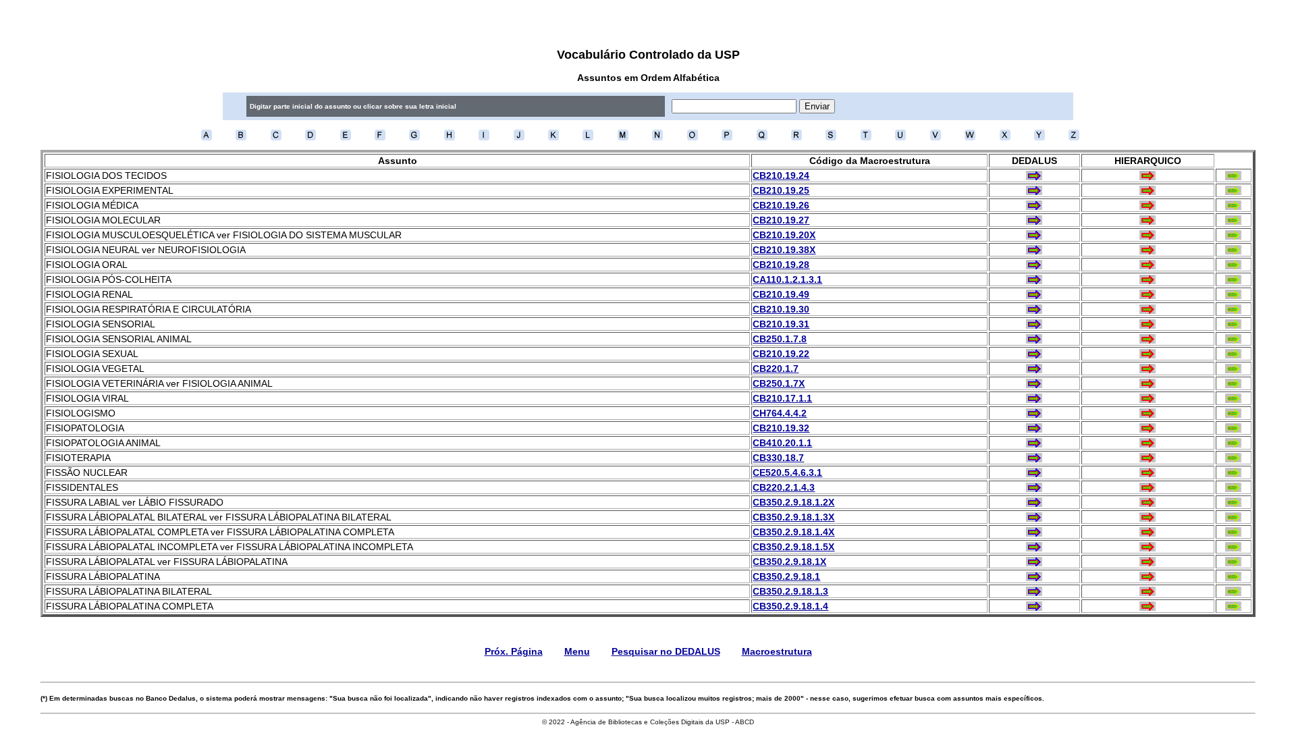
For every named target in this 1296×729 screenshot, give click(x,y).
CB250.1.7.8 (780, 338)
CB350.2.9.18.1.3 (790, 591)
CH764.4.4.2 (780, 413)
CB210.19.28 (781, 264)
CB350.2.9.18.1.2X (793, 502)
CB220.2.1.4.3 (784, 487)
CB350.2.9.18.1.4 (790, 606)
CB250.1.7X (779, 383)
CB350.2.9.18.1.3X (793, 517)
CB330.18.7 (778, 457)
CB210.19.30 (781, 309)
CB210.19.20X (784, 235)
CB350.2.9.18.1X (789, 561)
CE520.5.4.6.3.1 (787, 472)
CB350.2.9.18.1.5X (793, 546)
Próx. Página (514, 651)
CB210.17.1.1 (782, 398)
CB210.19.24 (781, 175)
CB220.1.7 (776, 368)
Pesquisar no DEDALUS (666, 651)
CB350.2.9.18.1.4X (793, 531)
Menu (577, 651)
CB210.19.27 (781, 220)
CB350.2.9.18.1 (786, 576)
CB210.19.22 (781, 353)
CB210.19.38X (784, 249)
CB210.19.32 (781, 428)
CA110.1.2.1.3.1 (787, 279)
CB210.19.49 (781, 294)
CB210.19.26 (781, 205)
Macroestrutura (777, 651)
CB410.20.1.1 (782, 442)
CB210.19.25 (781, 190)
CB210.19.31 (781, 324)
